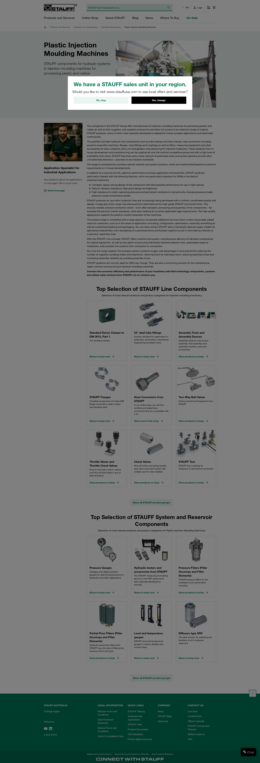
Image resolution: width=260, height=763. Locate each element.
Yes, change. (159, 100)
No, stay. (101, 100)
